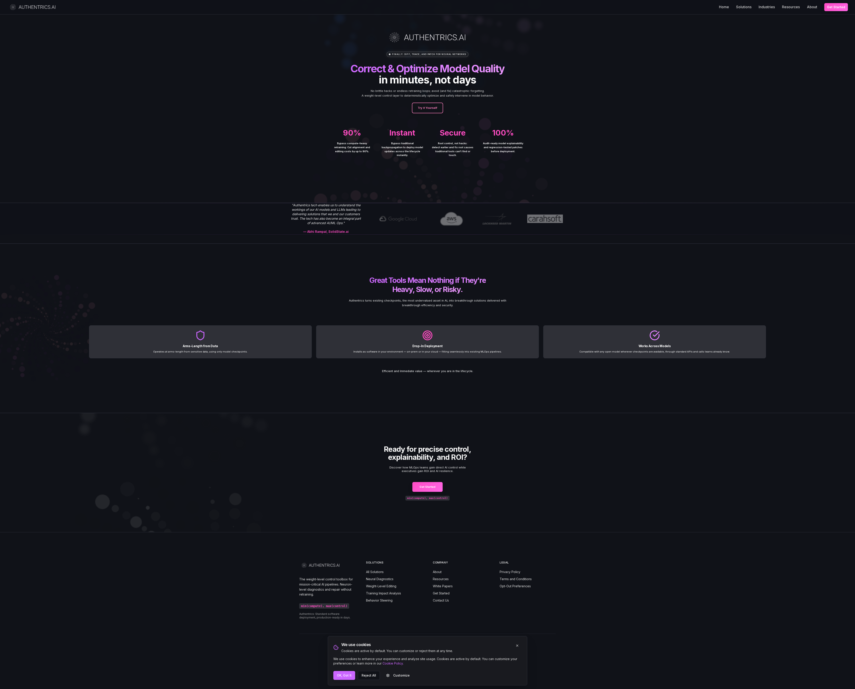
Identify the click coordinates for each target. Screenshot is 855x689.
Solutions (743, 7)
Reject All (369, 675)
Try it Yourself (427, 107)
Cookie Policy (393, 663)
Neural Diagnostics (379, 579)
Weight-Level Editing (381, 586)
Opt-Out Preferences (515, 586)
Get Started (836, 7)
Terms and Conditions (516, 579)
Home (724, 7)
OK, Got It (344, 675)
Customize (401, 675)
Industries (767, 7)
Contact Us (441, 600)
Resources (791, 7)
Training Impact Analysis (383, 593)
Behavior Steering (379, 600)
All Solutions (375, 572)
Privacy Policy (510, 572)
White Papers (443, 586)
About (812, 7)
